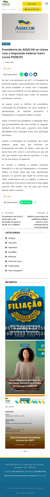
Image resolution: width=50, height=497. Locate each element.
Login (32, 4)
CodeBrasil (30, 493)
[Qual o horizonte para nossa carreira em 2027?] (25, 422)
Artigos (11, 238)
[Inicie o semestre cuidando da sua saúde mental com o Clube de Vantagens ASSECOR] (25, 367)
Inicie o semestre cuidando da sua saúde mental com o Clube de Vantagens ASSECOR (25, 383)
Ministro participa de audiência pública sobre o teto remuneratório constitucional (38, 222)
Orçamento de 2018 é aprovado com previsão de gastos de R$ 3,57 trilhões (12, 220)
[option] (25, 367)
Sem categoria (15, 270)
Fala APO (12, 243)
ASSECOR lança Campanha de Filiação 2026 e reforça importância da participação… (25, 328)
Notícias (12, 256)
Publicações (13, 266)
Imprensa (12, 247)
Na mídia (6, 44)
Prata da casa (15, 261)
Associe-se (33, 9)
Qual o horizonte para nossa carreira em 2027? (25, 439)
